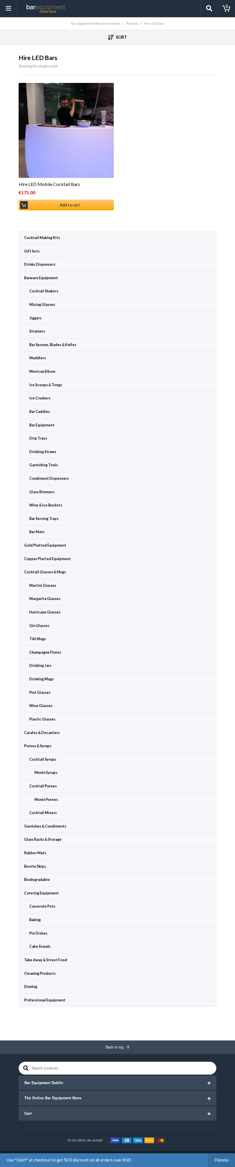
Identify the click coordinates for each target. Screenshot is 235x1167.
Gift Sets (32, 251)
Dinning (30, 987)
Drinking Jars (40, 665)
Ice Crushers (39, 398)
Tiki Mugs (37, 639)
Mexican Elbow (42, 371)
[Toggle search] (209, 8)
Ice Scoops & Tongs (45, 385)
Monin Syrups (45, 772)
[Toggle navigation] (8, 8)
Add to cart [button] (70, 205)
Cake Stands (39, 946)
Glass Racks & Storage (43, 839)
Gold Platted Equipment (45, 545)
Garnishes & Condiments (45, 826)
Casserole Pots (42, 906)
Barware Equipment (41, 278)
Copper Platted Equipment (47, 559)
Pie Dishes (38, 933)
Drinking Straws (42, 452)
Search (25, 1068)
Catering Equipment (41, 893)
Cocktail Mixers (43, 813)
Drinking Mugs (41, 679)
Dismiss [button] (222, 1160)
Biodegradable (37, 879)
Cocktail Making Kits (42, 238)
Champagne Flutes (45, 652)
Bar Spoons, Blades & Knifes (52, 345)
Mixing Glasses (42, 304)
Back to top (115, 1047)
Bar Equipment (41, 425)
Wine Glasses (40, 706)
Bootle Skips (35, 866)
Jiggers (35, 318)
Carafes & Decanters (42, 733)
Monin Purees (46, 799)
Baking (35, 920)
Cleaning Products (40, 973)
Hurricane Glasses (44, 612)
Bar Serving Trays (43, 518)
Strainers (37, 331)
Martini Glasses (42, 585)
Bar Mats (36, 532)
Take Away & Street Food (45, 960)
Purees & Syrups (37, 746)
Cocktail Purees (43, 786)
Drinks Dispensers (39, 264)
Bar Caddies (39, 411)
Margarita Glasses (44, 599)
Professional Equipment (44, 1000)
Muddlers (37, 358)
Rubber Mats (35, 853)
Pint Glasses (39, 692)
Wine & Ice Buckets (45, 505)
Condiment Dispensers (49, 478)
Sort (121, 37)
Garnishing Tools (43, 465)
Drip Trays (38, 438)
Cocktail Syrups (42, 759)
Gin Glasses (39, 626)
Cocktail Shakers (43, 291)
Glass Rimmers (41, 492)
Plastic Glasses (42, 719)
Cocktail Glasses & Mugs (45, 572)
